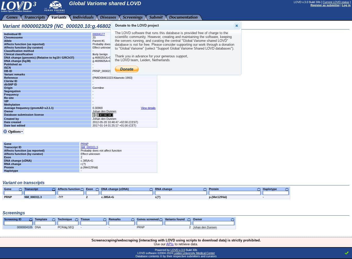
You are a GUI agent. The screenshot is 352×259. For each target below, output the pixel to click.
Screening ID (14, 219)
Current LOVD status (336, 2)
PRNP (84, 143)
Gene (9, 189)
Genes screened (150, 219)
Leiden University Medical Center (194, 253)
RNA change (165, 189)
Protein (216, 189)
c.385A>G (107, 197)
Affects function (71, 189)
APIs (170, 244)
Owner (199, 219)
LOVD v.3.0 (178, 250)
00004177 (99, 34)
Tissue (87, 219)
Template (43, 219)
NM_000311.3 (89, 147)
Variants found (177, 219)
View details (148, 107)
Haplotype (272, 189)
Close (236, 25)
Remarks (116, 219)
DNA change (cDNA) (117, 189)
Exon (91, 189)
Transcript (33, 189)
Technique (67, 219)
